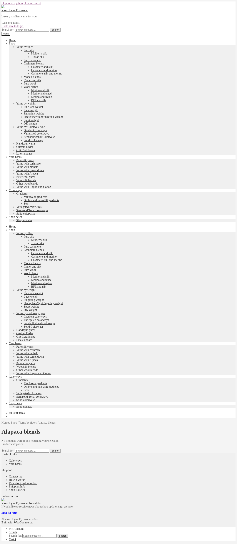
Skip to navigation (12, 3)
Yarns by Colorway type (30, 126)
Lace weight (31, 110)
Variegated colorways (36, 133)
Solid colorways (25, 213)
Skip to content (32, 3)
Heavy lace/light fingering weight (43, 116)
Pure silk (29, 50)
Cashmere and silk (42, 66)
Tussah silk (37, 56)
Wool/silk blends (26, 180)
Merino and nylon (41, 96)
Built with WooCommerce (16, 522)
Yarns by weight (25, 103)
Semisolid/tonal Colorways (39, 136)
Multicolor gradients (35, 196)
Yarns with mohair (27, 166)
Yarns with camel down (30, 170)
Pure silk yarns (25, 160)
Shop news (15, 216)
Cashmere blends (34, 63)
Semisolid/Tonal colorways (32, 210)
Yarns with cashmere (28, 163)
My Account (16, 528)
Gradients (22, 193)
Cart (12, 539)
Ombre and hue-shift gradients (41, 200)
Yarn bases (15, 156)
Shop (12, 43)
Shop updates (24, 220)
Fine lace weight (33, 106)
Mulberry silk (39, 53)
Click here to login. (12, 26)
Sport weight (31, 120)
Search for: (7, 29)
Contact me (15, 476)
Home (12, 40)
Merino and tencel (41, 93)
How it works (17, 479)
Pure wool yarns (25, 176)
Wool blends (31, 86)
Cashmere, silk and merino (46, 73)
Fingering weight (34, 113)
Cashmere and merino (44, 70)
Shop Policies (17, 489)
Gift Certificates (25, 150)
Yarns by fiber (24, 46)
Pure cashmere (32, 60)
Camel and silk (32, 80)
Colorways (15, 190)
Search (55, 29)
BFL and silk (38, 100)
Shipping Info (17, 486)
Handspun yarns (25, 143)
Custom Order (24, 146)
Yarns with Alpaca (27, 173)
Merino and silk (40, 90)
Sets (26, 203)
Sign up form (9, 512)
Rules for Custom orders (23, 483)
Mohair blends (32, 76)
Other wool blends (27, 183)
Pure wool (30, 83)
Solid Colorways (33, 140)
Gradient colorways (35, 130)
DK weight (30, 123)
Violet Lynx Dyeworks (14, 10)
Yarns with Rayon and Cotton (33, 186)
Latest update (24, 153)
